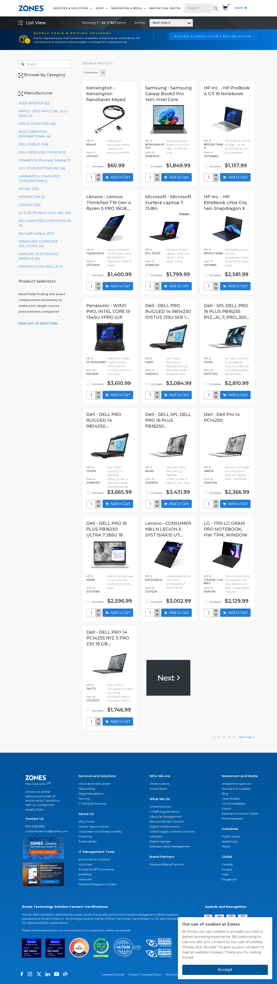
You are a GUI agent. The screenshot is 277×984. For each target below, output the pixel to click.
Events (226, 808)
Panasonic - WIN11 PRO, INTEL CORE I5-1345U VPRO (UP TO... (108, 312)
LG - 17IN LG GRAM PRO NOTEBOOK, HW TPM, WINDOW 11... (226, 530)
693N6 (90, 579)
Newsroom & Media (127, 8)
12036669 (210, 265)
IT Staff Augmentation (165, 811)
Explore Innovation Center (240, 813)
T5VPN (91, 471)
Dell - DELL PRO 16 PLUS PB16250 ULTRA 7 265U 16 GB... (106, 530)
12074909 (93, 265)
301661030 (152, 265)
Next (166, 677)
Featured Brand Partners (167, 864)
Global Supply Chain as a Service (172, 831)
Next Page (246, 737)
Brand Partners (162, 857)
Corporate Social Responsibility (100, 831)
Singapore (229, 879)
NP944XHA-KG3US (155, 146)
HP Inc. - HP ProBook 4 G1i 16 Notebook (227, 90)
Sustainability (88, 841)
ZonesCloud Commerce (96, 869)
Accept (225, 969)
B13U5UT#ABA (213, 253)
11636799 (210, 591)
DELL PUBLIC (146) (33, 144)
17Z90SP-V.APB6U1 (213, 581)
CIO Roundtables (233, 803)
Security (84, 798)
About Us (86, 814)
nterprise (85, 879)
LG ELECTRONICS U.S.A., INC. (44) (45, 213)
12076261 (151, 591)
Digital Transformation (165, 826)
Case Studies (231, 798)
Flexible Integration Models (97, 884)
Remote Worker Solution (167, 821)
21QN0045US (95, 253)
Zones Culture (159, 783)
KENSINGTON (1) (32, 197)
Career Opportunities (93, 826)
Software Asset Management (170, 846)
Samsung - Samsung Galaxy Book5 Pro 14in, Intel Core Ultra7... (168, 94)
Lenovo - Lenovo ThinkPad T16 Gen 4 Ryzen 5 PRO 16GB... (108, 202)
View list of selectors (38, 323)
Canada (227, 864)
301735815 (93, 591)
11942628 (92, 373)
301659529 (152, 156)
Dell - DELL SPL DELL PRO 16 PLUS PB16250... (168, 420)
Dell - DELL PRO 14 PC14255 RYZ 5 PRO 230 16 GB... (107, 638)
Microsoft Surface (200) (36, 233)
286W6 (208, 471)
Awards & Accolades (236, 788)
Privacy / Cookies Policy (145, 974)
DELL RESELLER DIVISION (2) (42, 152)
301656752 (93, 482)
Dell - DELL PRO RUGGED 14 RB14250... (103, 420)
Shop (100, 8)
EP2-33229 (152, 253)
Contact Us (34, 819)
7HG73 (91, 688)
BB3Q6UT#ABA (213, 146)
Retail (226, 846)
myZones (85, 864)
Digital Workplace (91, 793)
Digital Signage (160, 841)
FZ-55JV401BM (96, 362)
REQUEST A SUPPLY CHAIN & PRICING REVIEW (213, 36)
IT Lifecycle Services (92, 803)
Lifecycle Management (166, 816)
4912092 (92, 156)
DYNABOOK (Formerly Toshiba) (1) (44, 160)
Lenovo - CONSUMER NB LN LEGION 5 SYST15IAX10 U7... (168, 529)
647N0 (149, 471)
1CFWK (208, 362)
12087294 (210, 482)
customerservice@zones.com (43, 831)
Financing (85, 836)
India (225, 874)
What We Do (160, 799)
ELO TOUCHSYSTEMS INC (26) (42, 168)
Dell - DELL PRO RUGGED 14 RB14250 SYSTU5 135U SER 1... (168, 311)
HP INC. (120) (29, 189)
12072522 (92, 700)
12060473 (151, 373)
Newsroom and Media (240, 776)
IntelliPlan (85, 874)
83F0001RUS (153, 579)
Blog (225, 793)
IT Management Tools (96, 852)
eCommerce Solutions (94, 859)
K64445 (91, 144)
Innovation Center (165, 8)
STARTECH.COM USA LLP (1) (41, 267)
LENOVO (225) (29, 205)
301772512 (211, 373)
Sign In (241, 8)
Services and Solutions (97, 776)
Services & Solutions (71, 8)
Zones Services (160, 806)
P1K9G (149, 362)
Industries (230, 829)
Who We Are (160, 776)
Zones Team (158, 788)
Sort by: (152, 23)
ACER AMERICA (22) (34, 103)
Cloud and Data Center (95, 783)
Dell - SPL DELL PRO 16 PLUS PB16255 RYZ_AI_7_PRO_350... (227, 311)
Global (227, 857)
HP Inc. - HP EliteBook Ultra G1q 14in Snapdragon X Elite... (225, 203)
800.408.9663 (35, 826)
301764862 (211, 156)
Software (156, 836)
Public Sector (231, 836)
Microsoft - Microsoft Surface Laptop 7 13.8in (168, 202)
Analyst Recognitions (236, 783)
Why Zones (86, 821)
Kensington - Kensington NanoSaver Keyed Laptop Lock (106, 94)
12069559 (151, 482)
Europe (227, 869)
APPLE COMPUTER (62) (37, 124)
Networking (87, 788)
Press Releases (232, 818)
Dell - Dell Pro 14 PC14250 (222, 417)
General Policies (113, 974)
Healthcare (229, 841)
